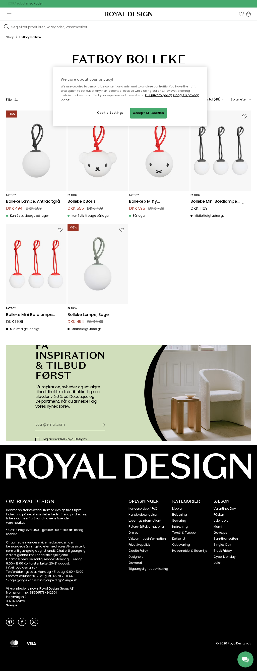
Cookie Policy (138, 550)
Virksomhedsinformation (147, 538)
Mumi (218, 526)
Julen (218, 562)
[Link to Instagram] (34, 622)
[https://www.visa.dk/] (31, 643)
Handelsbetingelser (142, 514)
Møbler (177, 508)
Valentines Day (225, 508)
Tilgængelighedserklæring (148, 568)
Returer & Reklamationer (146, 526)
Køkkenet (178, 538)
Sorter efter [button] (238, 99)
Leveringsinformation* (145, 520)
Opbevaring (181, 544)
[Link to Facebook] (22, 622)
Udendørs (221, 520)
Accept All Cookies (148, 113)
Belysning (179, 514)
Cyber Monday (225, 556)
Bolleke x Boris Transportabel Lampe (89, 201)
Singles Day (222, 544)
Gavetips (220, 532)
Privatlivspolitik (139, 544)
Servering (179, 520)
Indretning (179, 526)
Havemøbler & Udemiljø (189, 550)
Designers (135, 556)
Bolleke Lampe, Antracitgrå (33, 201)
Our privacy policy (158, 95)
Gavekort (135, 562)
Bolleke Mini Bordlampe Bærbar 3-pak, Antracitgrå (217, 201)
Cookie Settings (110, 113)
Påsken (219, 514)
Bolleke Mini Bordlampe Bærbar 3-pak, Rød (29, 315)
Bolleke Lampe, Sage (88, 315)
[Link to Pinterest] (10, 622)
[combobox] (212, 99)
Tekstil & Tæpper (184, 532)
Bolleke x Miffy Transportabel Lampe (150, 201)
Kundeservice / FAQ (142, 508)
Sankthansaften (226, 538)
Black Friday (223, 550)
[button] (241, 14)
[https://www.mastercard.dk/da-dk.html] (14, 643)
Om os (133, 532)
